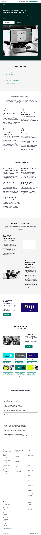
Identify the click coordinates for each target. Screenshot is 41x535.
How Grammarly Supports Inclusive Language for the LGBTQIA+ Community (8, 373)
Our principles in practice (9, 74)
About (4, 502)
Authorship (29, 480)
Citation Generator (31, 455)
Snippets (29, 475)
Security (4, 523)
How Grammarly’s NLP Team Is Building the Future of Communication (32, 373)
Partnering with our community (10, 77)
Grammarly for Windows (7, 451)
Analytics (29, 477)
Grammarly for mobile (6, 468)
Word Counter (30, 467)
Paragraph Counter (31, 470)
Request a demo (22, 1)
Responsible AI (5, 506)
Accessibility (5, 525)
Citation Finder (30, 482)
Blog (16, 464)
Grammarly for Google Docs (6, 466)
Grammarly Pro (18, 448)
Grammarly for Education (19, 454)
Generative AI (18, 459)
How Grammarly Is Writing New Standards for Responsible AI (8, 361)
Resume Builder (30, 487)
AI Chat (29, 462)
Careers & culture (6, 507)
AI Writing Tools (30, 463)
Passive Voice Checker (31, 493)
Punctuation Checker (31, 492)
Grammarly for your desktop (6, 449)
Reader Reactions (30, 485)
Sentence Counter (31, 472)
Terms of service (5, 517)
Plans (16, 447)
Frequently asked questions (9, 83)
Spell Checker (30, 488)
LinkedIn (30, 509)
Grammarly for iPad (6, 471)
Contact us (29, 502)
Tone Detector (30, 465)
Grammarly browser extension (6, 455)
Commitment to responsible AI (10, 72)
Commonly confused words (19, 472)
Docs (4, 447)
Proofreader (30, 495)
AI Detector (30, 452)
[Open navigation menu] (39, 2)
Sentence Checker (31, 490)
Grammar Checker (31, 447)
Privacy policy (5, 516)
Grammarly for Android (6, 473)
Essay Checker (30, 457)
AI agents (29, 450)
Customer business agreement (6, 520)
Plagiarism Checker (31, 448)
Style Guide (29, 473)
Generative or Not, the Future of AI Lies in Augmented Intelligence (20, 361)
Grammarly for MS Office (7, 463)
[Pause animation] (22, 252)
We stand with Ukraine (6, 504)
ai (3, 4)
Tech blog (17, 466)
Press (4, 509)
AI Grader (29, 483)
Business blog (18, 469)
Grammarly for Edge (6, 462)
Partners (4, 512)
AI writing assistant (18, 461)
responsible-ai (7, 4)
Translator (29, 460)
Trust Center (5, 514)
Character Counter (31, 468)
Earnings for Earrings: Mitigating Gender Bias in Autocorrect (32, 361)
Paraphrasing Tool (30, 458)
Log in (27, 1)
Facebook (30, 504)
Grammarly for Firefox (6, 460)
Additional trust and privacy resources (11, 80)
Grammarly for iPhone (6, 469)
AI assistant (17, 456)
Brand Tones (30, 478)
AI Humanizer (30, 453)
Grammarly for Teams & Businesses (19, 451)
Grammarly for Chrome (6, 457)
